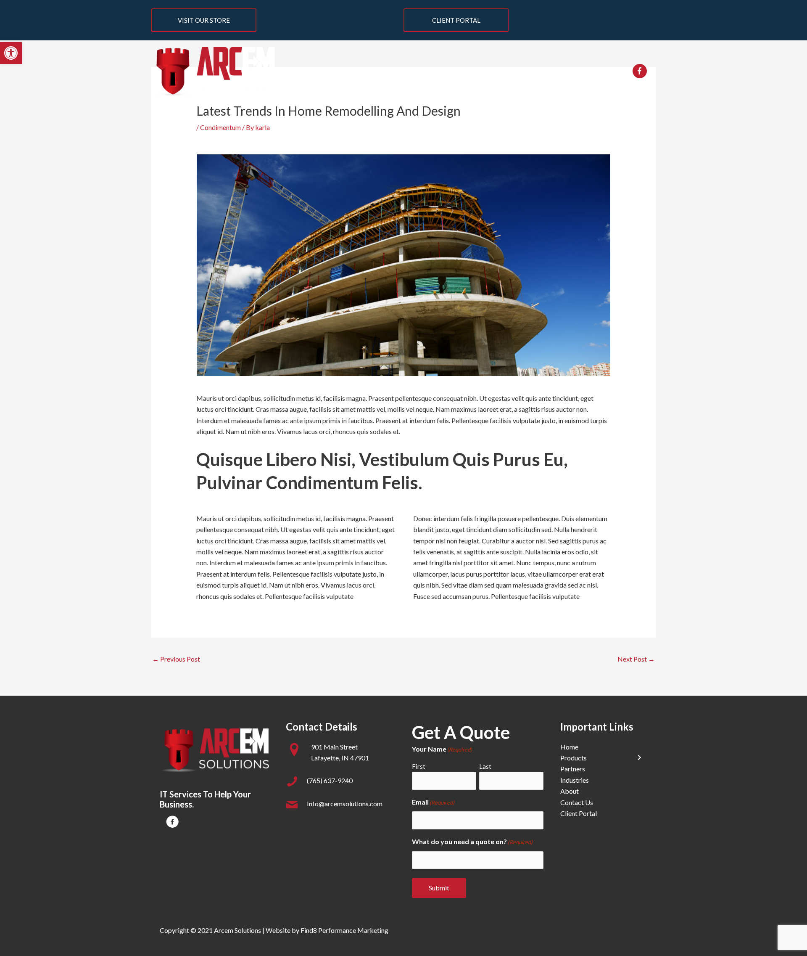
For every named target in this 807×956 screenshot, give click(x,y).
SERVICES (349, 72)
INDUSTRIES (511, 72)
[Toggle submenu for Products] (639, 758)
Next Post (636, 659)
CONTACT (599, 72)
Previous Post (176, 659)
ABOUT (556, 72)
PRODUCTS (404, 72)
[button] (11, 53)
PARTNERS (461, 72)
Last (485, 766)
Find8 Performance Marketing (344, 930)
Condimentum (220, 127)
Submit (439, 888)
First (418, 766)
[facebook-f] (641, 71)
